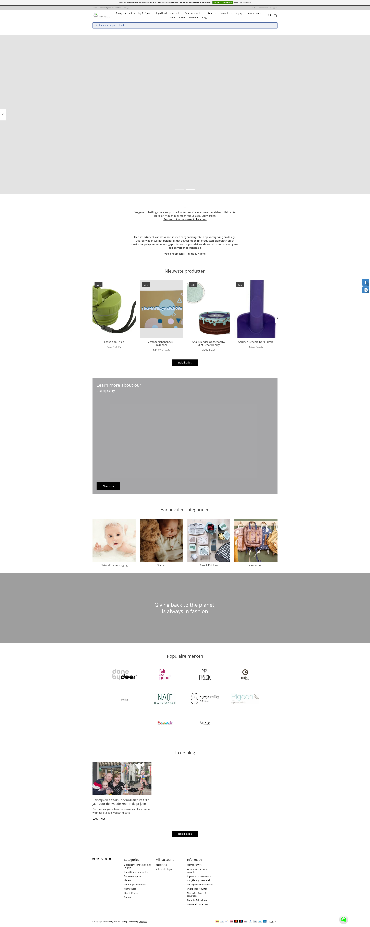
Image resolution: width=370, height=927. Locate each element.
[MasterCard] (236, 921)
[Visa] (222, 921)
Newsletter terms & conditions (196, 894)
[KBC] (260, 921)
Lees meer (98, 818)
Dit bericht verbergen (223, 2)
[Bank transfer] (255, 921)
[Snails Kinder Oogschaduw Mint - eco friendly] (208, 309)
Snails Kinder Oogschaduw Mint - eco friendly (208, 343)
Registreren (161, 864)
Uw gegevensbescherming (200, 884)
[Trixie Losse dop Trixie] (114, 309)
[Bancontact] (227, 921)
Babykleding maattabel (198, 880)
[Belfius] (245, 921)
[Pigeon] (245, 699)
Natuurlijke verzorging (114, 565)
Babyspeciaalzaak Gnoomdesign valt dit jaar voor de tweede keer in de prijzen (120, 802)
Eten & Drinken (177, 17)
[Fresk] (205, 675)
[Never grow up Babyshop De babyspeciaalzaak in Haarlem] (101, 15)
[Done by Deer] (125, 675)
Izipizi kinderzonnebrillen (168, 13)
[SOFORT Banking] (231, 921)
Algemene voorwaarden (199, 876)
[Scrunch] (165, 723)
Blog (204, 17)
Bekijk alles (185, 362)
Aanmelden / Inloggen (268, 8)
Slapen (161, 565)
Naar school (255, 565)
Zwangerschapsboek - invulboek (161, 343)
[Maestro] (241, 921)
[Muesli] (245, 675)
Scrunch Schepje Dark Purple (255, 341)
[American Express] (265, 921)
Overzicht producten (197, 888)
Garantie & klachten (197, 900)
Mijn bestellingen (164, 869)
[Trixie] (205, 723)
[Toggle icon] (270, 15)
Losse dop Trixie (114, 341)
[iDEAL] (217, 921)
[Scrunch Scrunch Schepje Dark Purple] (256, 309)
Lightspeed (143, 921)
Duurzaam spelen (132, 876)
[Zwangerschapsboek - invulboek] (161, 309)
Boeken (128, 897)
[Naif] (165, 699)
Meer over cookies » (242, 2)
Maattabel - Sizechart (197, 904)
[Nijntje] (205, 699)
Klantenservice (194, 864)
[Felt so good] (165, 675)
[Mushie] (125, 699)
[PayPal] (250, 921)
